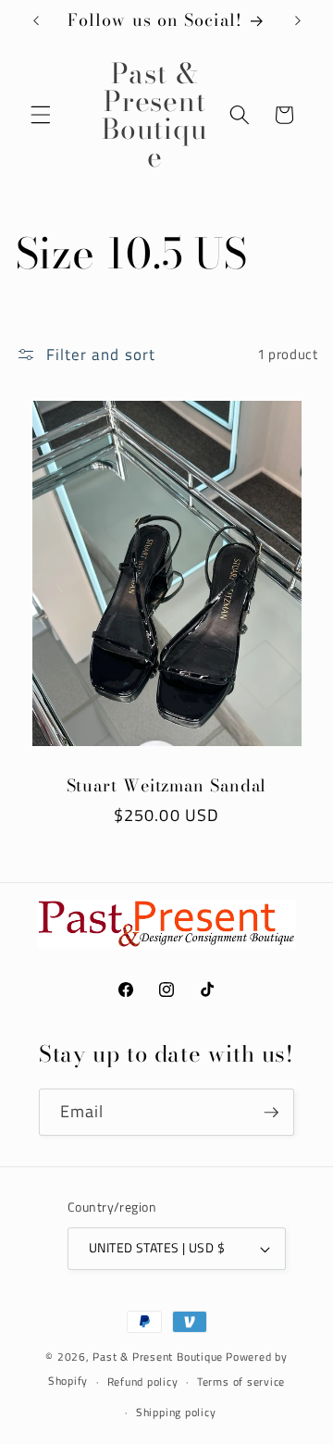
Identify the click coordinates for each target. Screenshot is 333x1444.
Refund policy (143, 1381)
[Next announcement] (298, 20)
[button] (40, 115)
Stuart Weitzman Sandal (167, 786)
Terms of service (241, 1381)
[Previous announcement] (36, 20)
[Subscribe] (271, 1113)
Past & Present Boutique (157, 1356)
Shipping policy (176, 1412)
